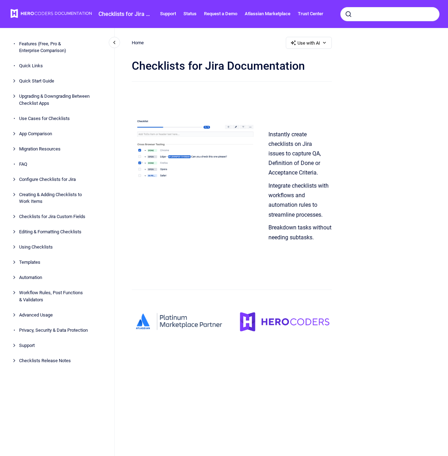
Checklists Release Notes (45, 360)
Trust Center (310, 13)
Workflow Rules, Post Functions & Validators (51, 296)
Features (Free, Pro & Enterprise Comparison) (42, 47)
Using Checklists (36, 247)
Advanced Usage (36, 315)
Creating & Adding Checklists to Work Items (50, 198)
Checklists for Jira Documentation (125, 14)
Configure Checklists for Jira (47, 179)
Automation (30, 277)
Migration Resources (40, 149)
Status (190, 13)
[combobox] (390, 14)
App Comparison (35, 133)
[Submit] (348, 14)
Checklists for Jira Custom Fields (52, 216)
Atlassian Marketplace (267, 13)
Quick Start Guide (36, 81)
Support (168, 13)
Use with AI (308, 43)
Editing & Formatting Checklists (50, 231)
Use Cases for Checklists (44, 118)
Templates (29, 262)
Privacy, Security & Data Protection (53, 330)
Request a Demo (220, 13)
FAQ (23, 164)
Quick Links (31, 65)
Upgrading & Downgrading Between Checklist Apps (54, 99)
